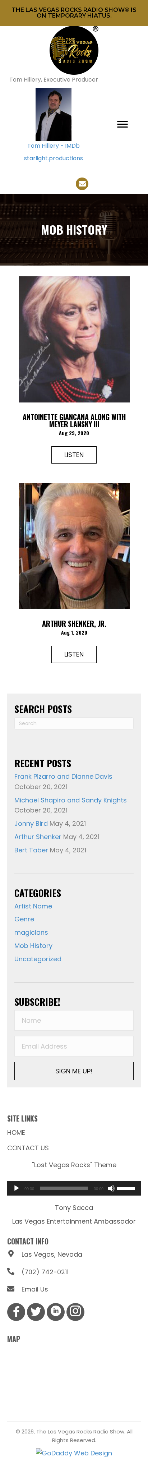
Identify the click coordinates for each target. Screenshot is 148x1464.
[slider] (127, 1187)
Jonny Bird (31, 823)
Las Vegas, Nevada (52, 1254)
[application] (74, 1188)
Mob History (33, 945)
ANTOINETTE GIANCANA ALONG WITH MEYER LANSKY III (74, 420)
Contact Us (28, 1147)
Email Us (35, 1289)
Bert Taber (31, 850)
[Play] (16, 1188)
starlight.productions (53, 158)
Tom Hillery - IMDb (53, 146)
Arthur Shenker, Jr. (74, 623)
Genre (24, 919)
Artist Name (33, 906)
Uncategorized (37, 958)
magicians (31, 932)
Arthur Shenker (37, 836)
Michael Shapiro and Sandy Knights (70, 800)
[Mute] (111, 1188)
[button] (122, 124)
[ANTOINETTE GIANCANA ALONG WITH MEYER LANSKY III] (74, 338)
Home (16, 1132)
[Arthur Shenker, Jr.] (74, 545)
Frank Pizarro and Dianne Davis (63, 776)
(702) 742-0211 (45, 1271)
